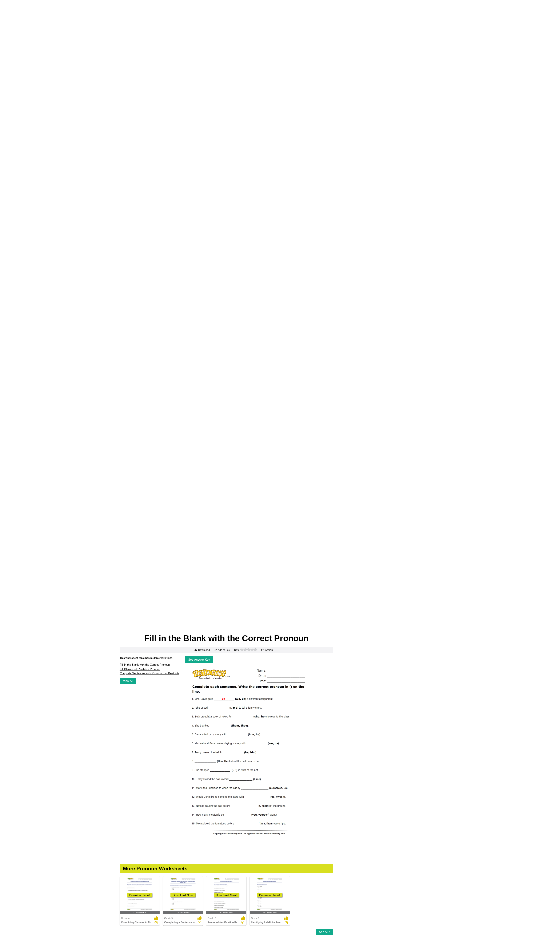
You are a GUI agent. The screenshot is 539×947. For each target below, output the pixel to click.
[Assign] (156, 922)
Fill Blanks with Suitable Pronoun (140, 669)
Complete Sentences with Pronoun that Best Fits (149, 673)
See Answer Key (199, 659)
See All (324, 932)
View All (128, 681)
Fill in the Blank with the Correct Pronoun (145, 664)
